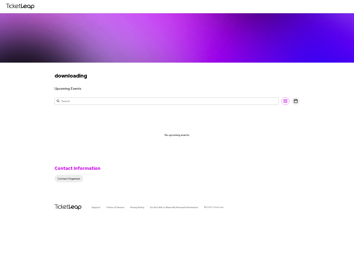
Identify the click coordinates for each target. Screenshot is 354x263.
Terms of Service (115, 207)
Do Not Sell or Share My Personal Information (174, 207)
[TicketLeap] (63, 207)
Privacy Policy (137, 207)
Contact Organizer (69, 178)
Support (96, 207)
